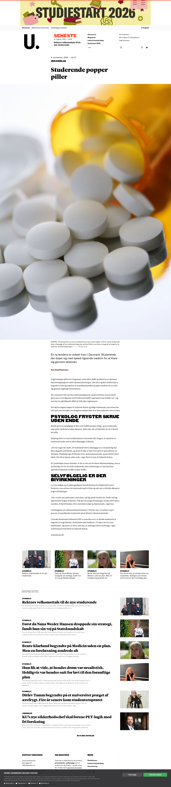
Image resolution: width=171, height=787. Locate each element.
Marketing (45, 783)
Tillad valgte (132, 775)
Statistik (33, 783)
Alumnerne (92, 34)
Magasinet (91, 37)
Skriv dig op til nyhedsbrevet (129, 37)
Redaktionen (92, 760)
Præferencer (22, 783)
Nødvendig (10, 783)
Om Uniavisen (124, 34)
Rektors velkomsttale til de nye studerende (67, 43)
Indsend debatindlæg (96, 40)
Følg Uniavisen (124, 40)
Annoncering (92, 766)
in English (145, 28)
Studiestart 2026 (94, 43)
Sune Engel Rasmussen (59, 370)
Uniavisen (26, 28)
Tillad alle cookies (155, 775)
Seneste (65, 35)
